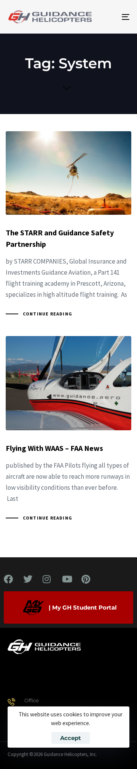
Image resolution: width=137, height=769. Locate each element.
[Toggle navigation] (109, 17)
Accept (70, 738)
